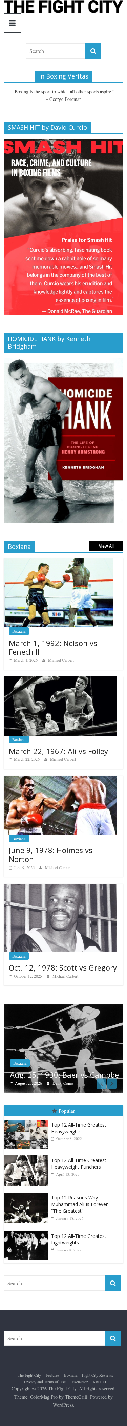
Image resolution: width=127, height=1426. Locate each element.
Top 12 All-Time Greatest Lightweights (78, 1228)
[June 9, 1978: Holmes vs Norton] (60, 779)
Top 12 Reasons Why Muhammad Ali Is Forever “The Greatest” (79, 1193)
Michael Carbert (61, 660)
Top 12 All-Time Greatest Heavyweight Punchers (78, 1152)
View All (106, 546)
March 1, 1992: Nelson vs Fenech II (53, 647)
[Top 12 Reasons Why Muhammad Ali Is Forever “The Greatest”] (27, 1182)
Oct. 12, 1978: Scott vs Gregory (63, 967)
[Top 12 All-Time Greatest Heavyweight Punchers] (27, 1144)
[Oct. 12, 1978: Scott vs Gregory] (60, 887)
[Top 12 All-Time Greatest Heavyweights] (27, 1109)
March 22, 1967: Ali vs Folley (58, 751)
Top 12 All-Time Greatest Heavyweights (78, 1116)
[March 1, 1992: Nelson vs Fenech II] (58, 561)
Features (52, 1363)
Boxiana (18, 631)
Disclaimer (79, 1370)
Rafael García (74, 1071)
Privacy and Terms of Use (45, 1370)
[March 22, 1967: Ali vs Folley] (60, 680)
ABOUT (99, 1370)
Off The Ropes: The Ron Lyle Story (70, 1058)
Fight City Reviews (40, 1043)
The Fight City (29, 1363)
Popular (67, 1099)
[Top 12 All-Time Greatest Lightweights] (27, 1220)
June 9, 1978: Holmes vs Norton (50, 854)
